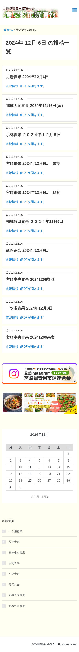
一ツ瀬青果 (15, 531)
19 (39, 473)
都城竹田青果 (17, 605)
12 (39, 467)
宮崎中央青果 (17, 552)
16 (10, 473)
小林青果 (14, 573)
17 (20, 473)
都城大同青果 (17, 595)
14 (58, 467)
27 (49, 480)
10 (20, 467)
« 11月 (34, 497)
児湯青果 (14, 541)
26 (39, 480)
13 (49, 467)
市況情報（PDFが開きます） (26, 86)
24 (20, 480)
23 (10, 480)
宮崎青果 (14, 563)
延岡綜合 (14, 584)
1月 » (45, 497)
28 (58, 480)
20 (49, 473)
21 (58, 473)
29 (68, 480)
